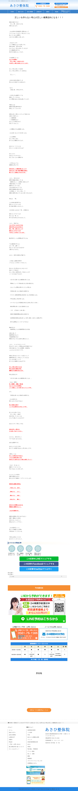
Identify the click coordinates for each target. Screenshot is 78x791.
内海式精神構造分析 (33, 742)
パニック (30, 739)
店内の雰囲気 (30, 11)
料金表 (56, 11)
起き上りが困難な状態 (33, 737)
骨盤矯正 (30, 758)
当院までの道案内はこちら (39, 710)
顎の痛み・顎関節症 (33, 749)
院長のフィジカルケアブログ (66, 12)
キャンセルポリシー (14, 749)
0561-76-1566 (55, 738)
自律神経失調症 (32, 730)
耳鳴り (29, 746)
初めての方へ (21, 11)
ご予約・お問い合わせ (14, 744)
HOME (12, 11)
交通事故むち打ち (32, 763)
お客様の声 (38, 11)
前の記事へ (11, 572)
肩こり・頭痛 (31, 753)
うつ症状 (30, 732)
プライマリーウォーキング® (35, 760)
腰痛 (29, 756)
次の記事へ (11, 574)
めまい (29, 744)
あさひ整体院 (31, 789)
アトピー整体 (31, 751)
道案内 (47, 11)
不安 (29, 734)
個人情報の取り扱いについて (16, 746)
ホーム (10, 730)
